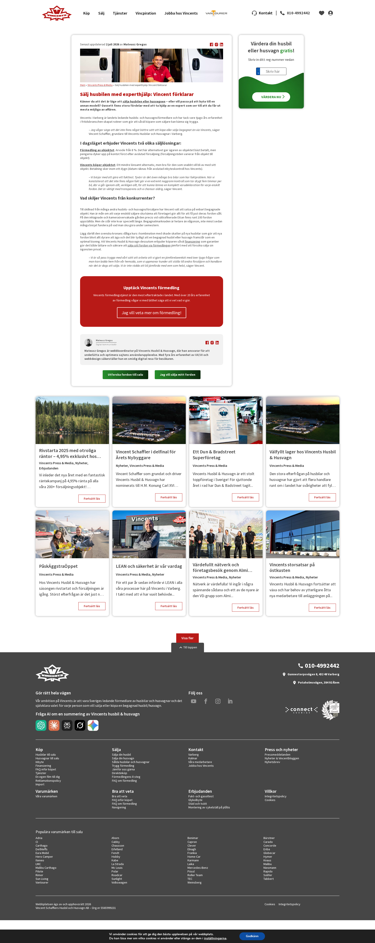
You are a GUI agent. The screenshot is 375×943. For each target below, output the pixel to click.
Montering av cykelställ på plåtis (209, 807)
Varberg (193, 754)
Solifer (267, 875)
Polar (115, 871)
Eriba (266, 849)
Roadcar (117, 875)
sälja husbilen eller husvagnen (144, 101)
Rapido (268, 871)
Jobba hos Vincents (181, 13)
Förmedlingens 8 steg (126, 777)
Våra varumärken (46, 796)
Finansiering (43, 766)
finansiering (192, 241)
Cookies (270, 800)
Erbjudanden (48, 468)
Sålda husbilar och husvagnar (131, 762)
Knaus (267, 860)
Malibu (267, 864)
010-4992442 (298, 13)
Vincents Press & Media (100, 85)
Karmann (193, 860)
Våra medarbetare (200, 762)
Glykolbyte (195, 800)
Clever (192, 845)
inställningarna (215, 938)
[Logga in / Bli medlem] (330, 13)
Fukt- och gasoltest (201, 796)
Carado (268, 842)
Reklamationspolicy (48, 781)
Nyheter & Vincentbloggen (282, 758)
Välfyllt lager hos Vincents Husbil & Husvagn (303, 454)
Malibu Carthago (46, 868)
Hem (83, 85)
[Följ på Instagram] (218, 701)
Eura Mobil (42, 853)
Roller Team (195, 875)
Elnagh (192, 849)
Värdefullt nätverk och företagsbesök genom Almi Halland (220, 567)
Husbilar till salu (46, 754)
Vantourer (42, 882)
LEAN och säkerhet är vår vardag (149, 566)
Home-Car (194, 857)
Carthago (42, 845)
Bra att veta (119, 796)
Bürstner (269, 838)
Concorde (269, 845)
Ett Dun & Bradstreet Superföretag (214, 454)
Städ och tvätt (197, 804)
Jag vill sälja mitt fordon (177, 375)
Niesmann (269, 868)
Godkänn (252, 936)
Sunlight (117, 879)
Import (40, 784)
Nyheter (81, 463)
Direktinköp (119, 773)
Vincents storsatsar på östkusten (292, 567)
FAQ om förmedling (124, 781)
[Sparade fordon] (321, 13)
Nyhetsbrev (272, 762)
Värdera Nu (271, 96)
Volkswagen (119, 882)
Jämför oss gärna (123, 769)
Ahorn (115, 838)
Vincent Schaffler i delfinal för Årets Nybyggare (146, 454)
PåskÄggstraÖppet (58, 566)
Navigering (119, 807)
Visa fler (187, 638)
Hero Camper (44, 857)
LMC (38, 864)
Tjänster (120, 13)
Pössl (191, 871)
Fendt (115, 853)
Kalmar (192, 758)
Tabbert (268, 879)
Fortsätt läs (92, 498)
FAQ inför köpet (46, 769)
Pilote (39, 871)
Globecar (269, 853)
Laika (191, 864)
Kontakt (266, 12)
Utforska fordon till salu (125, 375)
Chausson (118, 845)
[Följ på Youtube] (193, 701)
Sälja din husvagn (123, 758)
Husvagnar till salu (47, 758)
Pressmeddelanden (277, 754)
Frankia (192, 853)
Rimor (39, 875)
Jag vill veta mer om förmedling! (151, 312)
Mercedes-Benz (198, 868)
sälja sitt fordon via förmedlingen (149, 245)
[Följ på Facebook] (206, 701)
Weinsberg (195, 882)
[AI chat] (41, 725)
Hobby (116, 857)
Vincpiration (146, 13)
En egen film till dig (48, 777)
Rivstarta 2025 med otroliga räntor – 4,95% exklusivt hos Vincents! (68, 453)
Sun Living (42, 879)
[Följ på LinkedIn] (230, 701)
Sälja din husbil (121, 754)
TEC (190, 879)
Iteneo (40, 860)
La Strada (118, 864)
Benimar (193, 838)
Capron (192, 842)
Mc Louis (117, 868)
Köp (86, 13)
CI (37, 842)
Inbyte (40, 762)
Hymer (267, 857)
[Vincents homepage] (52, 680)
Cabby (116, 842)
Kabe (115, 860)
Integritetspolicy (275, 796)
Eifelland (117, 849)
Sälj (101, 13)
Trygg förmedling (123, 766)
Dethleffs (42, 849)
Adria (39, 838)
